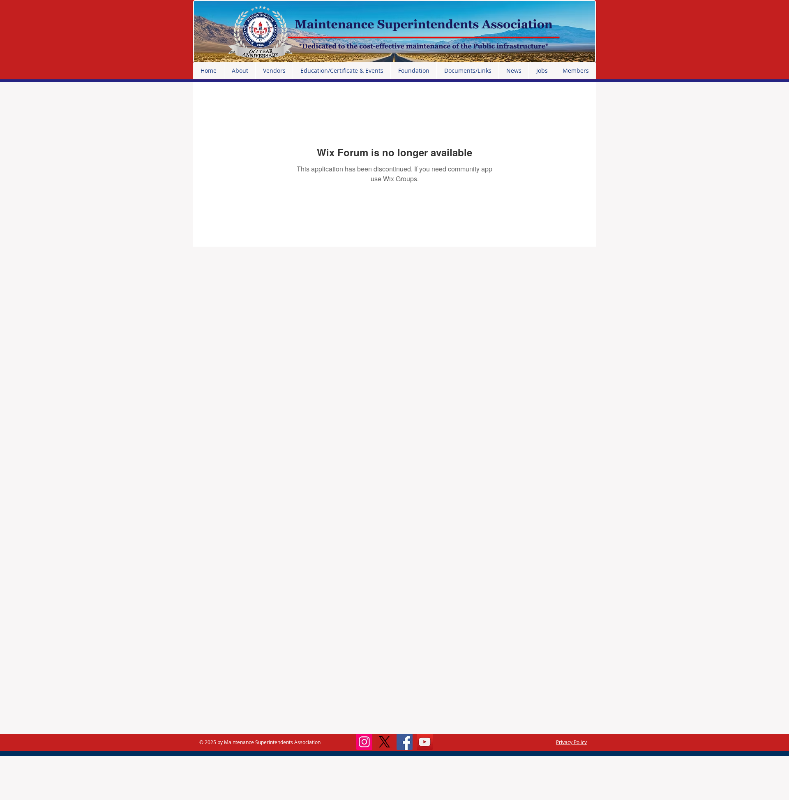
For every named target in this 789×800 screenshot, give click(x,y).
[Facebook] (405, 742)
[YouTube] (425, 742)
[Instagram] (364, 742)
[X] (384, 742)
